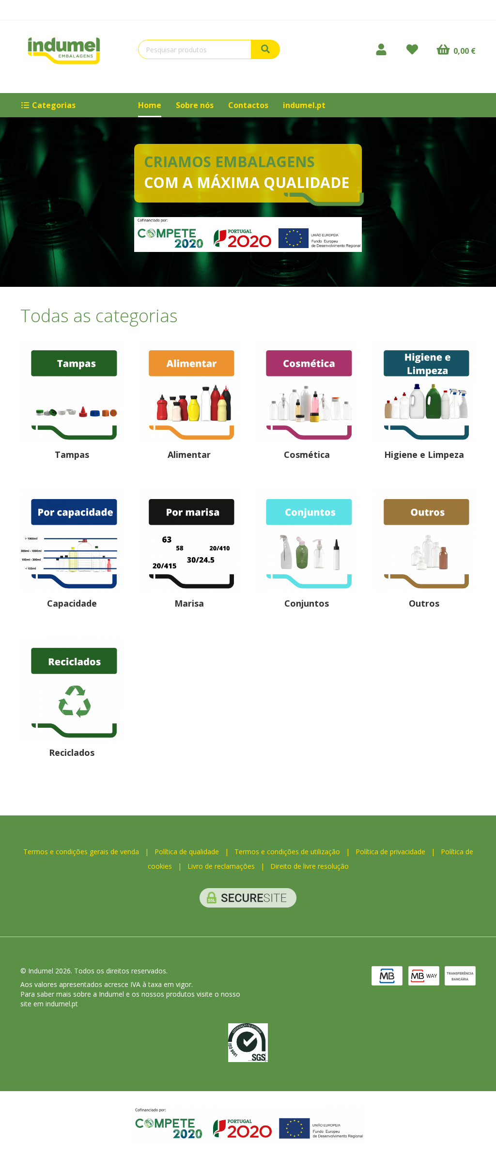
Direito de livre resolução (309, 866)
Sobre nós (195, 105)
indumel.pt (304, 105)
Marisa (189, 603)
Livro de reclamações (221, 866)
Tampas (72, 454)
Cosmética (307, 454)
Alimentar (189, 454)
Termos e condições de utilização (287, 851)
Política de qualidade (187, 851)
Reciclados (71, 752)
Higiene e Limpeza (424, 454)
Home (149, 105)
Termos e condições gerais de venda (81, 851)
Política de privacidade (390, 851)
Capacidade (72, 603)
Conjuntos (306, 603)
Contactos (248, 105)
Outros (424, 603)
